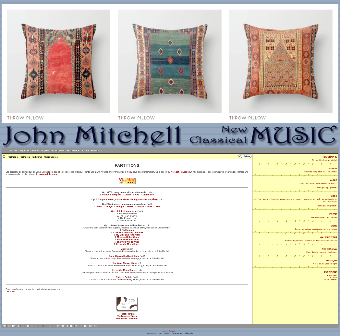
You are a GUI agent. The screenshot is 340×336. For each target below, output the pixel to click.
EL (22, 326)
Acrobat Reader (179, 172)
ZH (95, 326)
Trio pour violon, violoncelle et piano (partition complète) (127, 199)
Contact (172, 331)
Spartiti (333, 277)
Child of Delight (124, 277)
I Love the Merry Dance (124, 270)
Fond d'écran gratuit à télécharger (321, 252)
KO (62, 326)
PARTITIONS (330, 272)
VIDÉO (334, 196)
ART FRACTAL (329, 249)
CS (8, 326)
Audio (54, 150)
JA (58, 326)
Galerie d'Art (78, 150)
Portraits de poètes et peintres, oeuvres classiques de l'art (311, 240)
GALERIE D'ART (328, 237)
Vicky (129, 172)
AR (4, 326)
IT (54, 326)
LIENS (334, 226)
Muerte (124, 249)
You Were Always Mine (124, 263)
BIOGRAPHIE (330, 157)
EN (27, 326)
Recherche (91, 150)
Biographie (24, 150)
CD (100, 150)
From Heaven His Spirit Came (124, 256)
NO (72, 326)
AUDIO (333, 180)
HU (49, 326)
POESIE (333, 214)
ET (36, 326)
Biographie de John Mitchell (324, 160)
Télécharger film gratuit (325, 206)
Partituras (331, 275)
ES (31, 326)
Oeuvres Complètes (40, 150)
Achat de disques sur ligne (325, 264)
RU (85, 326)
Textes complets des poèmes (324, 217)
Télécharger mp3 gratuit (325, 188)
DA (13, 326)
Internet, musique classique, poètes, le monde (316, 229)
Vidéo (61, 150)
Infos (165, 331)
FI (41, 326)
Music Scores (330, 280)
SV (90, 326)
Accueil (13, 150)
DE (18, 326)
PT (81, 326)
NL (67, 326)
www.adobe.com (48, 174)
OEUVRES (332, 168)
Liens (68, 150)
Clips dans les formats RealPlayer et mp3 (318, 183)
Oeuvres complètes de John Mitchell (320, 172)
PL (76, 326)
